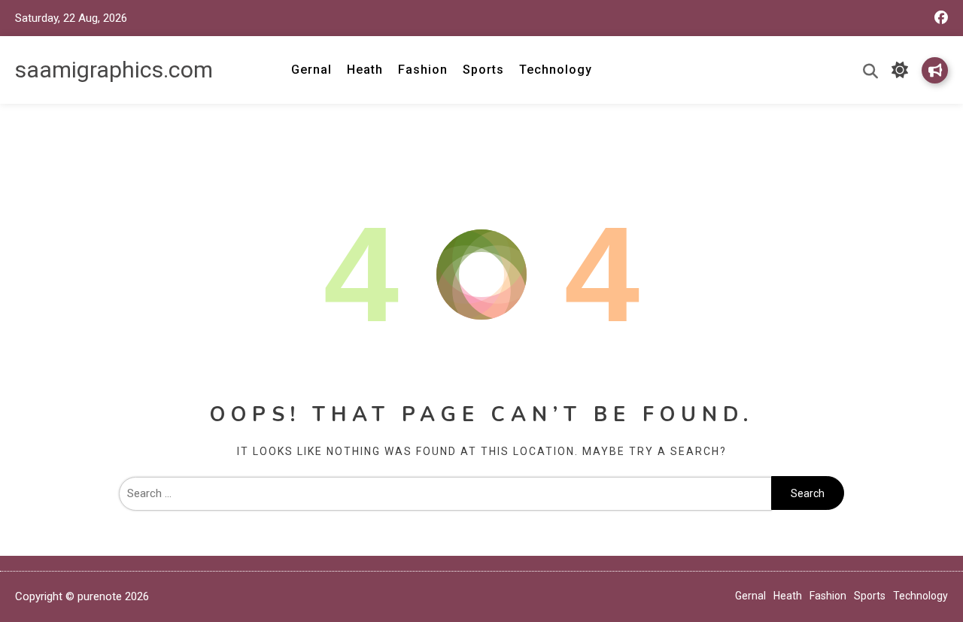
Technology (555, 69)
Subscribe (935, 70)
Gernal (311, 69)
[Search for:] (445, 493)
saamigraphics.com (114, 69)
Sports (483, 69)
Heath (365, 69)
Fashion (423, 69)
